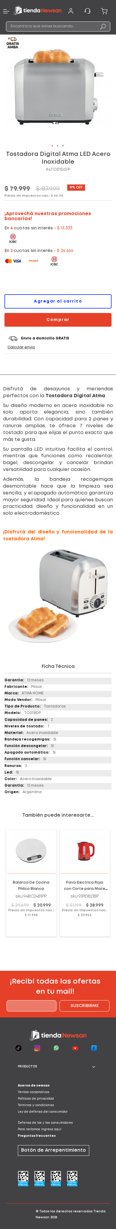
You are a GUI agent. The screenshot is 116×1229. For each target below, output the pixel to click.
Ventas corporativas (33, 1092)
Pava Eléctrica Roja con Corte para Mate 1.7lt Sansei (84, 889)
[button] (52, 146)
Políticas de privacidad (36, 1099)
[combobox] (58, 26)
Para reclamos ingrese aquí (39, 1129)
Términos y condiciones (36, 1105)
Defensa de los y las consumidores (45, 1123)
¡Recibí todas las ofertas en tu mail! (55, 986)
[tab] (58, 1067)
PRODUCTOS (27, 1066)
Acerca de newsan (34, 1085)
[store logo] (37, 11)
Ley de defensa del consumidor (43, 1112)
